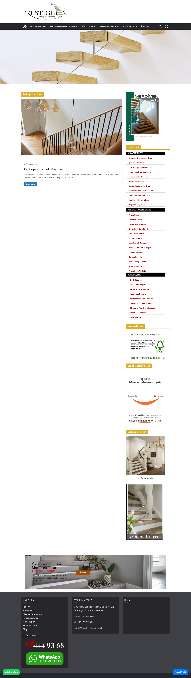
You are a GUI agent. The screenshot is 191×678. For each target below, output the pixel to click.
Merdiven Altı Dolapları (138, 177)
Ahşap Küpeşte (135, 215)
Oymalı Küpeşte (135, 257)
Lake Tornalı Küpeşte (138, 243)
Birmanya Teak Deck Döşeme (142, 308)
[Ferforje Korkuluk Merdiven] (71, 127)
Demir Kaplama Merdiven (139, 186)
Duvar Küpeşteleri (136, 252)
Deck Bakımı (135, 317)
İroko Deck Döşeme (138, 285)
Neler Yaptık (29, 621)
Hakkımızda (128, 26)
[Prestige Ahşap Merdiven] (24, 26)
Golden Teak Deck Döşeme (141, 303)
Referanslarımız (108, 26)
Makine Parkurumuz (33, 614)
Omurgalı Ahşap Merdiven (140, 172)
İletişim (145, 26)
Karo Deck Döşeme (138, 294)
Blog (25, 629)
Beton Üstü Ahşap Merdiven (140, 158)
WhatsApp (12, 672)
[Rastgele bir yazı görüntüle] (166, 26)
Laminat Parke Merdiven (139, 195)
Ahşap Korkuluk (135, 266)
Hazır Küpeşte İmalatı (138, 262)
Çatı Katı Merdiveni (137, 163)
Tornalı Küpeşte (135, 220)
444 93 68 (181, 672)
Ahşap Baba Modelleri (138, 271)
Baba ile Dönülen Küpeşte (140, 247)
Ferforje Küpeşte (136, 238)
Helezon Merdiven (136, 181)
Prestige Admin (31, 164)
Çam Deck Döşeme (138, 313)
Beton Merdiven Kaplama (62, 26)
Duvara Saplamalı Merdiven (140, 167)
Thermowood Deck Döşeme (141, 299)
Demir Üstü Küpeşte (137, 224)
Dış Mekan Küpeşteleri (138, 229)
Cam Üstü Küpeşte (136, 233)
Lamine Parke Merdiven (139, 200)
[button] (76, 26)
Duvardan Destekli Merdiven (141, 191)
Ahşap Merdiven (38, 26)
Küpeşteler (87, 26)
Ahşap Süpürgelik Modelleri (140, 205)
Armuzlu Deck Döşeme (139, 289)
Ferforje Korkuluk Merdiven (44, 169)
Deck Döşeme (136, 280)
